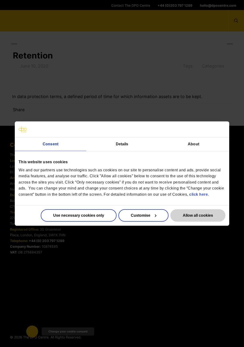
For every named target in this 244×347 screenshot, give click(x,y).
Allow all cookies (198, 215)
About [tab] (193, 144)
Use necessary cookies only (78, 215)
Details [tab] (122, 144)
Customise (140, 215)
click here (198, 194)
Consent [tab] (50, 144)
